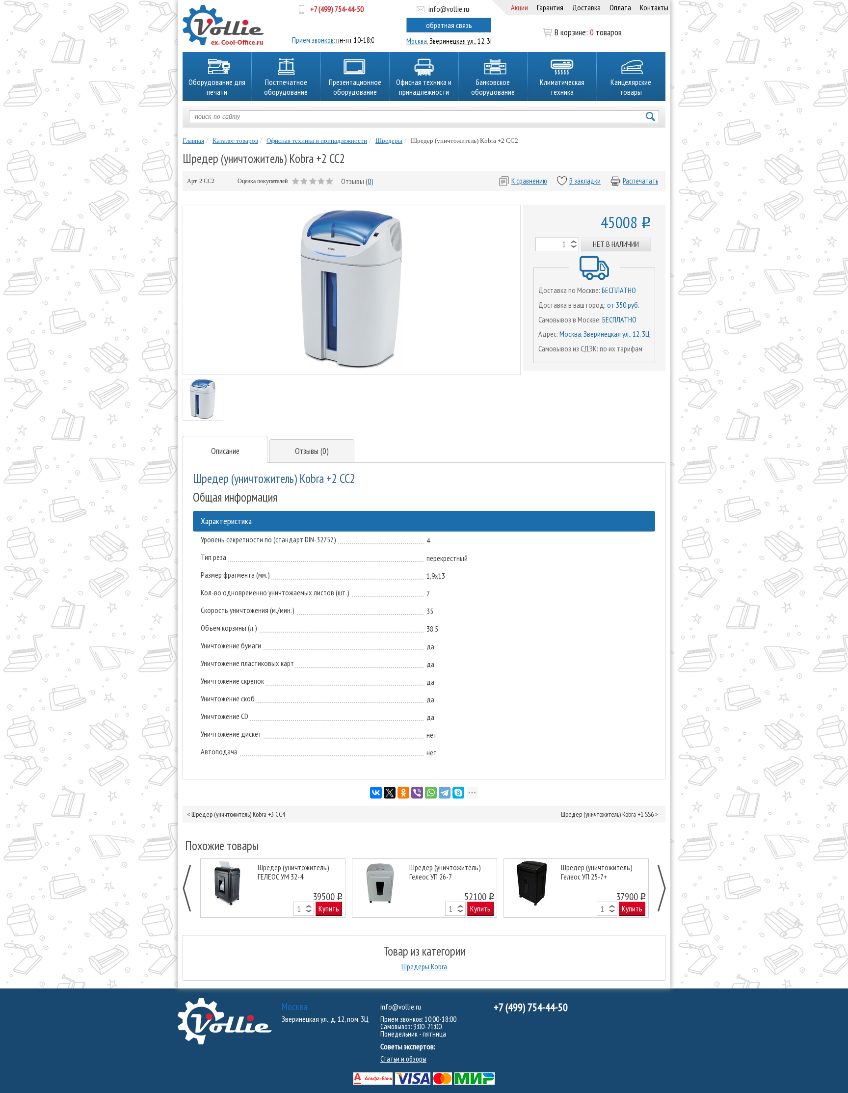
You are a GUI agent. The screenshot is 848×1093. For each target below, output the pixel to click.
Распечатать (640, 181)
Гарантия (550, 7)
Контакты (654, 7)
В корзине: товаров (588, 32)
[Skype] (458, 793)
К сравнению (529, 181)
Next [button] (656, 888)
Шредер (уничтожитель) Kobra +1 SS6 (607, 814)
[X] (390, 793)
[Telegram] (444, 793)
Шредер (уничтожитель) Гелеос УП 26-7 (445, 872)
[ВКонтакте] (376, 793)
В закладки (585, 181)
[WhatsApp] (431, 793)
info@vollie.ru (448, 9)
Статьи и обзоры (403, 1059)
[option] (273, 888)
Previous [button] (192, 888)
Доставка (586, 7)
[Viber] (417, 793)
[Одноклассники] (403, 793)
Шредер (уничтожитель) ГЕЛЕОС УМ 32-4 (293, 872)
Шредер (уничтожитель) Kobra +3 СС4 (238, 814)
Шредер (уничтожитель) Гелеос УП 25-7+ (597, 872)
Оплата (620, 7)
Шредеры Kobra (424, 966)
